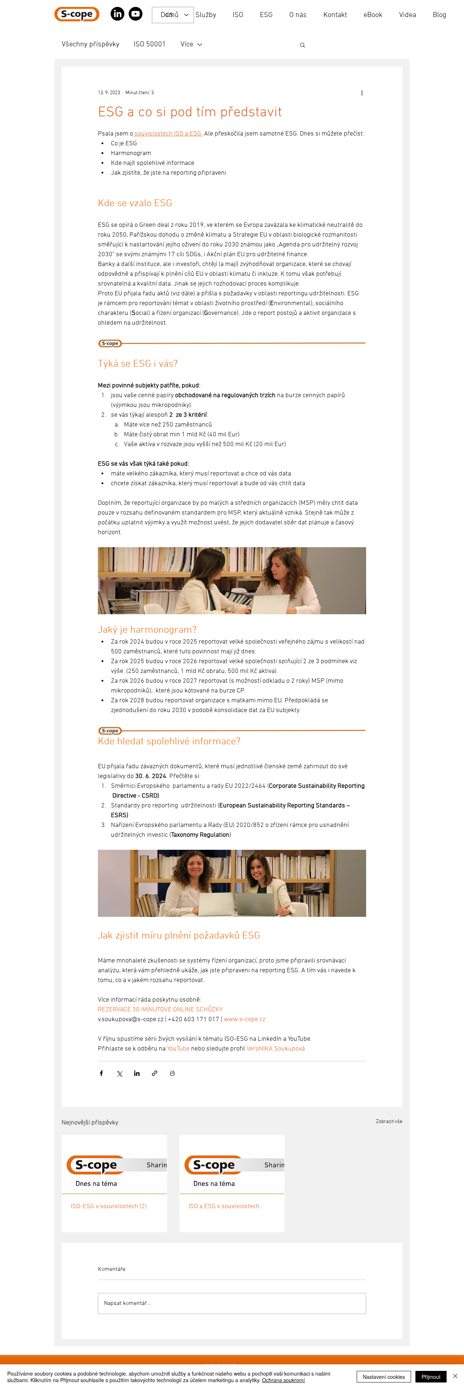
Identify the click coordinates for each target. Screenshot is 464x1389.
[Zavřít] (455, 1376)
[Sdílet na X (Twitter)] (119, 1073)
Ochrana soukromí (283, 1380)
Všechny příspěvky (90, 44)
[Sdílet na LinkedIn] (136, 1073)
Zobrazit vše (389, 1122)
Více (187, 44)
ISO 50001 (150, 44)
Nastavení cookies (384, 1376)
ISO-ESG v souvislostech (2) (109, 1206)
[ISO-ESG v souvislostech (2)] (114, 1164)
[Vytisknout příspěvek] (172, 1073)
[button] (302, 44)
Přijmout (431, 1376)
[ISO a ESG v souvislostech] (232, 1164)
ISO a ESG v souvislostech (224, 1206)
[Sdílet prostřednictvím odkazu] (154, 1073)
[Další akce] (361, 92)
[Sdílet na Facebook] (101, 1073)
